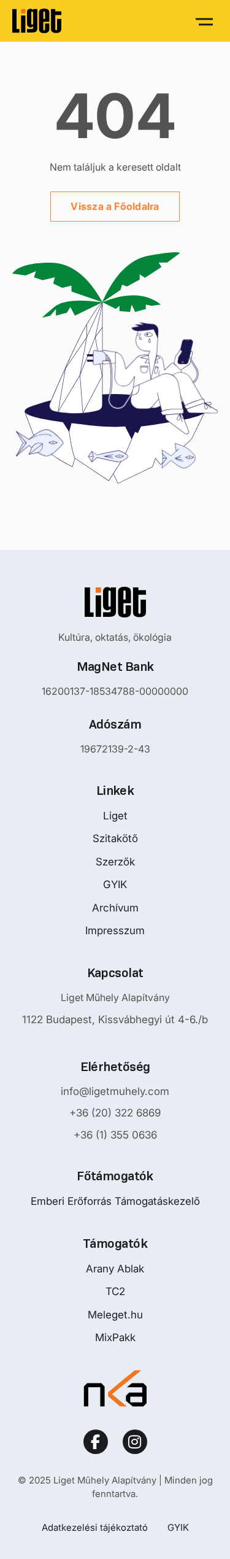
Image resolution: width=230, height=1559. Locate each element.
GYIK (115, 884)
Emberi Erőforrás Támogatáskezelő (115, 1201)
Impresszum (115, 930)
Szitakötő (115, 838)
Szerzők (115, 862)
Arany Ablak (115, 1269)
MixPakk (115, 1337)
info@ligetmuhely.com (115, 1091)
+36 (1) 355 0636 (115, 1135)
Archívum (115, 908)
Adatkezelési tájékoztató (95, 1527)
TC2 (115, 1291)
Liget (115, 816)
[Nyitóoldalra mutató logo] (115, 602)
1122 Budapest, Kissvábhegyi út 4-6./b (115, 1019)
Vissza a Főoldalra (115, 206)
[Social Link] (95, 1441)
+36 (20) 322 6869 (115, 1113)
